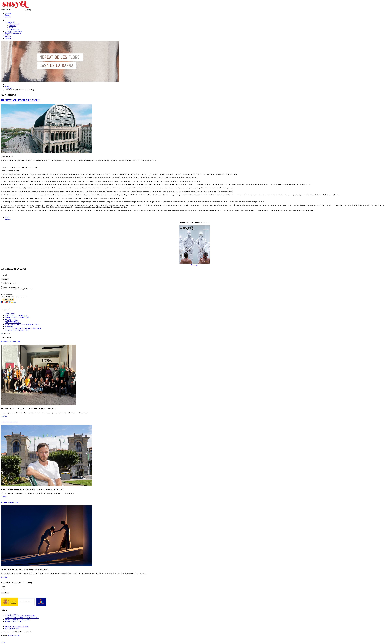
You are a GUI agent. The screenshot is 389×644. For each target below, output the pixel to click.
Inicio (7, 86)
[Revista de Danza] (15, 7)
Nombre (3, 275)
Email (3, 273)
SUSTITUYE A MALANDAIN (9, 422)
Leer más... (4, 416)
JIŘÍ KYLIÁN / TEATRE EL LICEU (20, 100)
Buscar (3, 9)
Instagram (8, 17)
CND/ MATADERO (11, 614)
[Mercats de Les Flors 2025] (60, 81)
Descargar (194, 265)
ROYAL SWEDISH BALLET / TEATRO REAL (20, 616)
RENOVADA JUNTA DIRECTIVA (10, 341)
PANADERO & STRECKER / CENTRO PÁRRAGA (22, 618)
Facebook (8, 13)
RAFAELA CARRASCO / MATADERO (17, 619)
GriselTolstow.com (14, 635)
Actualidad (8, 88)
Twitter (7, 15)
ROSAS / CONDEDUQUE (13, 621)
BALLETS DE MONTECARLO (9, 502)
